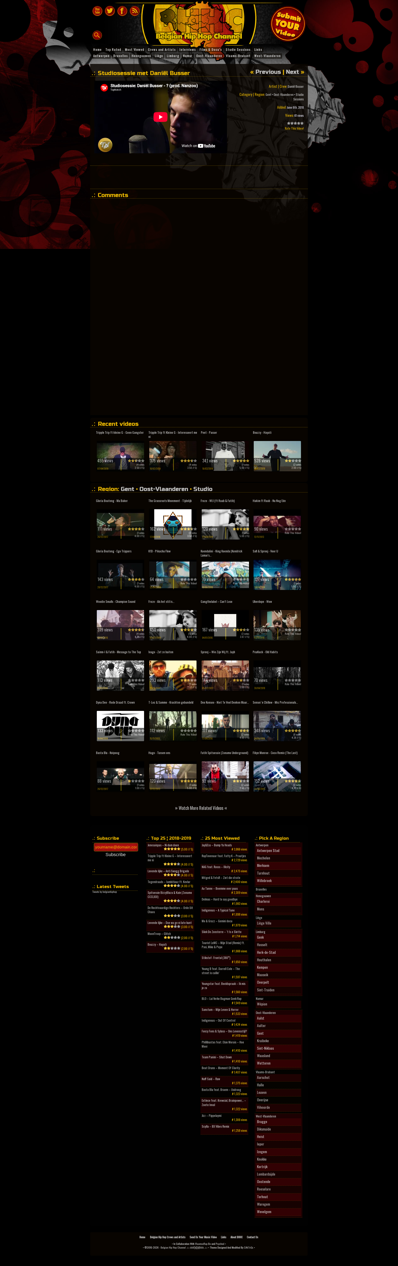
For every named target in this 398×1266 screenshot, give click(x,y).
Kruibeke (263, 1040)
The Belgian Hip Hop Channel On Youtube (97, 11)
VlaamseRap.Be (203, 1243)
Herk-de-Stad (266, 952)
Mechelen (263, 857)
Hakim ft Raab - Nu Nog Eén (269, 500)
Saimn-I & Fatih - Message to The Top (118, 652)
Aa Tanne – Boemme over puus (220, 888)
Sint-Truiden (265, 989)
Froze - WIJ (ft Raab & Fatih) (218, 500)
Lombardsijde (266, 1173)
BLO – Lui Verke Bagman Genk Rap (221, 999)
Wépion (262, 1003)
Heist (260, 1136)
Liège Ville (264, 922)
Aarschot (263, 1077)
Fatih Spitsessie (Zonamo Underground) (224, 753)
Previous (268, 72)
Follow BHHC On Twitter (110, 11)
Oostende (263, 1181)
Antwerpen (262, 845)
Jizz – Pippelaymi (211, 1116)
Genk (260, 937)
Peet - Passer (209, 432)
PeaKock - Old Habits (265, 652)
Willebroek (264, 880)
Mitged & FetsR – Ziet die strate (221, 878)
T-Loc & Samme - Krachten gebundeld (170, 702)
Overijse (262, 1099)
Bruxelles (261, 889)
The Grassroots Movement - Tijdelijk (170, 500)
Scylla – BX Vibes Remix (215, 1126)
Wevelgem (264, 1211)
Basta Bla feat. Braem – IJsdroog (221, 1090)
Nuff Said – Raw (211, 1079)
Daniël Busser (296, 86)
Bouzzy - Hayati (262, 432)
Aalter (261, 1025)
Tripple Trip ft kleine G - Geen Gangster (120, 432)
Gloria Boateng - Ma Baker (112, 500)
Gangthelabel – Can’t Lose (216, 601)
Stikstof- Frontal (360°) (216, 958)
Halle (260, 1084)
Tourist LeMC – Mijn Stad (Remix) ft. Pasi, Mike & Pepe (223, 945)
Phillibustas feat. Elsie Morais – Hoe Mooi (223, 1044)
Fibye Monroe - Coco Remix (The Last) (275, 753)
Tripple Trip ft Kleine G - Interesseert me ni (172, 434)
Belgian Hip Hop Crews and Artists (168, 1237)
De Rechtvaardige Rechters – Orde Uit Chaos (170, 910)
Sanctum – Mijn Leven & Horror (220, 1010)
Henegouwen (263, 896)
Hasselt (262, 944)
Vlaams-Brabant (265, 1072)
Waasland (263, 1055)
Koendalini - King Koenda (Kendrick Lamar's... (221, 553)
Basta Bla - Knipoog (107, 753)
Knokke (262, 1158)
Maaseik (262, 974)
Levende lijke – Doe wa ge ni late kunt (170, 923)
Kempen (262, 967)
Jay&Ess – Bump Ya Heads (217, 845)
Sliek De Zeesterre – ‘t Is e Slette (221, 932)
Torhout (262, 1196)
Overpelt (263, 982)
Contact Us (252, 1237)
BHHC (201, 22)
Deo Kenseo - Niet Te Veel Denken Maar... (225, 702)
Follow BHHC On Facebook (122, 11)
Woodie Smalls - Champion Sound (115, 601)
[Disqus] (201, 253)
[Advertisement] (199, 177)
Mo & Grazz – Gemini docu (217, 921)
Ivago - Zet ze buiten (160, 652)
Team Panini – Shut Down (217, 1057)
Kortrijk (262, 1166)
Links (223, 1237)
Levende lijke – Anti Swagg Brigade (168, 871)
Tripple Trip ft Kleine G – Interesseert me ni (170, 858)
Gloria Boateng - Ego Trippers (113, 551)
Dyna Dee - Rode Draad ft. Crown (115, 702)
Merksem (263, 865)
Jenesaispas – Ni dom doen (163, 845)
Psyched (220, 1243)
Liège (259, 918)
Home (143, 1237)
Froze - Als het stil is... (161, 601)
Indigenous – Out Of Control (218, 1020)
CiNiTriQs (248, 1247)
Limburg (260, 932)
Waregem (263, 1203)
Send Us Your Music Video (203, 1237)
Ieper (260, 1143)
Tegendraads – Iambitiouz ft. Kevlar (169, 882)
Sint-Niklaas (265, 1047)
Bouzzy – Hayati (157, 944)
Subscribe (116, 854)
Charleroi (263, 901)
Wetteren (264, 1062)
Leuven (262, 1092)
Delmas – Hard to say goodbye (220, 899)
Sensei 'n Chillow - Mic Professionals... (275, 702)
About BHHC (237, 1237)
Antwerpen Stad (268, 850)
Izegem (262, 1151)
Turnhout (263, 872)
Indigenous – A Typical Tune (218, 910)
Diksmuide (264, 1128)
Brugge (262, 1121)
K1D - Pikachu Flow (159, 551)
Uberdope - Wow (262, 601)
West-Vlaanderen (266, 1116)
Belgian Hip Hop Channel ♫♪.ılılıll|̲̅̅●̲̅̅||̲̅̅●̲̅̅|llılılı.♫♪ (184, 1247)
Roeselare (264, 1188)
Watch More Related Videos (201, 807)
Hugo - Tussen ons (159, 753)
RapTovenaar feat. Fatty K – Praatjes (224, 856)
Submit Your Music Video (288, 23)
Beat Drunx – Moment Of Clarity (221, 1068)
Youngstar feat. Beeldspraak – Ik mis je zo (223, 986)
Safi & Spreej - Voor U (265, 551)
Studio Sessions (298, 96)
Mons (260, 908)
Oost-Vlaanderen (284, 94)
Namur (259, 999)
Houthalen (264, 959)
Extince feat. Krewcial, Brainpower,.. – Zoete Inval (224, 1102)
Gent (268, 94)
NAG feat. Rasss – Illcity (216, 867)
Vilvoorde (263, 1107)
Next (292, 72)
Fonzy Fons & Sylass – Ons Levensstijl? (224, 1031)
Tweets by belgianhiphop (104, 891)
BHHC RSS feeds (135, 11)
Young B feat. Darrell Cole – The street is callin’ (221, 971)
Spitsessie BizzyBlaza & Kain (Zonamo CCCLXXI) (170, 895)
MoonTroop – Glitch (159, 934)
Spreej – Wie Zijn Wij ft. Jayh (218, 652)
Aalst (260, 1017)
